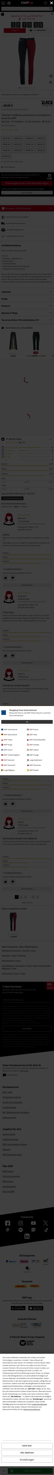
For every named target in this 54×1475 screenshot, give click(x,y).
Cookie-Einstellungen (39, 1404)
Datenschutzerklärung (31, 1409)
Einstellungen (27, 1459)
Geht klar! (27, 1445)
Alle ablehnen (27, 1452)
